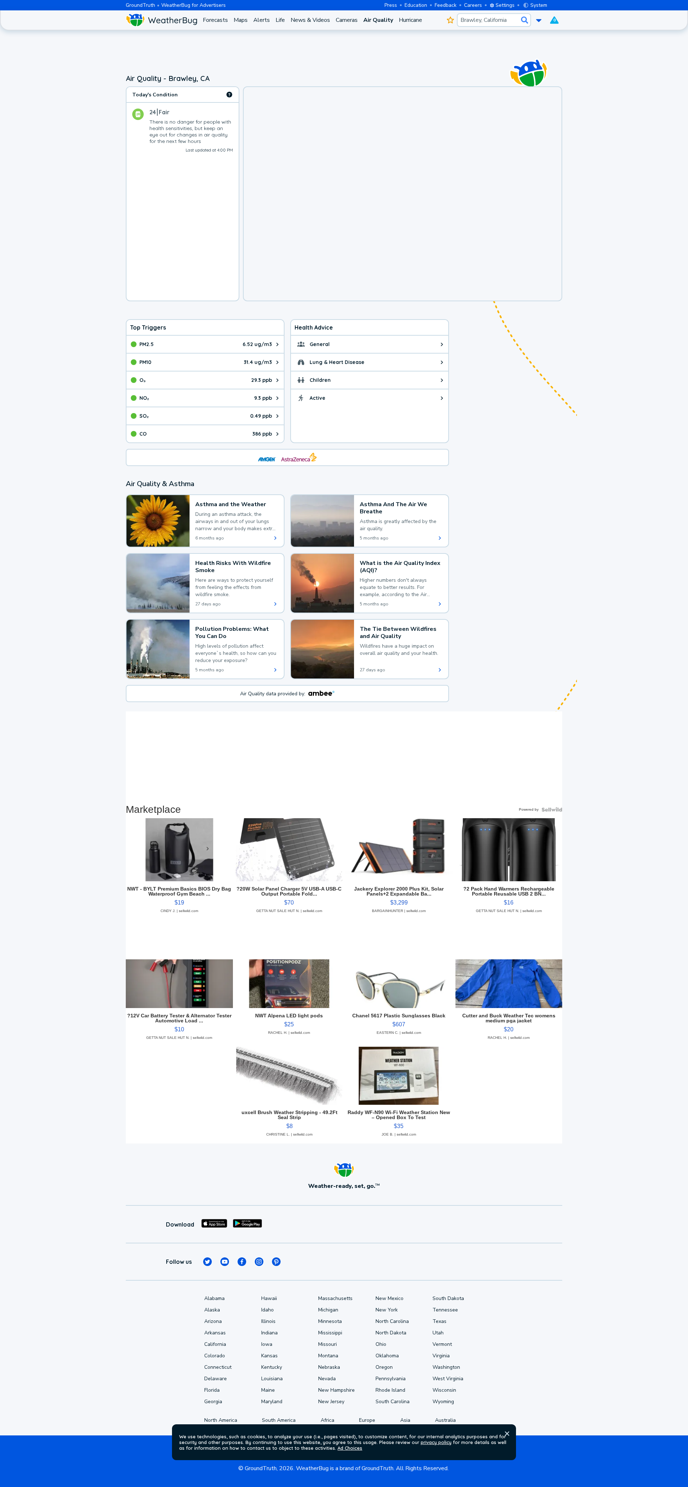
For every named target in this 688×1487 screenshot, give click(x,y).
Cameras (347, 20)
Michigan (328, 1309)
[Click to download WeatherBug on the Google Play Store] (247, 1224)
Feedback (446, 5)
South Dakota (448, 1298)
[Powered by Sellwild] (551, 809)
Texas (439, 1321)
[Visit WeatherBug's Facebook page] (242, 1261)
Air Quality (378, 20)
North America (220, 1420)
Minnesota (330, 1321)
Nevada (327, 1378)
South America (279, 1420)
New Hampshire (336, 1390)
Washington (446, 1367)
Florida (212, 1390)
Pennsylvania (391, 1378)
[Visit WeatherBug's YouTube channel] (224, 1261)
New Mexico (389, 1298)
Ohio (381, 1344)
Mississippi (330, 1332)
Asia (405, 1420)
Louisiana (272, 1378)
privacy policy (436, 1442)
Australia (445, 1420)
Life (280, 20)
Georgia (213, 1401)
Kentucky (271, 1367)
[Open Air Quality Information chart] (229, 94)
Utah (438, 1332)
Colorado (214, 1355)
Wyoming (443, 1401)
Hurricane (410, 20)
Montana (328, 1355)
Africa (327, 1420)
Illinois (268, 1321)
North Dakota (391, 1332)
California (215, 1344)
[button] (507, 1433)
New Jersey (331, 1401)
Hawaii (269, 1298)
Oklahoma (387, 1355)
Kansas (269, 1355)
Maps (241, 20)
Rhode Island (390, 1390)
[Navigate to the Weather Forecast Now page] (161, 20)
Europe (367, 1420)
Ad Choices (350, 1448)
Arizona (213, 1321)
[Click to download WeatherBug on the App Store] (214, 1224)
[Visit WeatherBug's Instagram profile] (259, 1261)
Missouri (327, 1344)
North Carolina (392, 1321)
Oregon (384, 1367)
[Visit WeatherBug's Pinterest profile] (276, 1261)
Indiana (269, 1332)
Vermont (442, 1344)
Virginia (441, 1355)
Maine (268, 1390)
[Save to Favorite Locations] (450, 20)
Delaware (215, 1378)
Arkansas (215, 1332)
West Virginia (448, 1378)
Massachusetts (335, 1298)
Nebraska (329, 1367)
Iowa (266, 1344)
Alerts (261, 20)
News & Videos (310, 20)
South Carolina (393, 1401)
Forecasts (215, 20)
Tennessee (445, 1309)
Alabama (214, 1298)
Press (390, 5)
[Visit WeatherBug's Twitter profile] (207, 1261)
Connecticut (217, 1367)
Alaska (212, 1309)
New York (387, 1309)
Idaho (267, 1309)
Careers (473, 5)
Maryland (271, 1401)
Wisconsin (444, 1390)
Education (416, 5)
